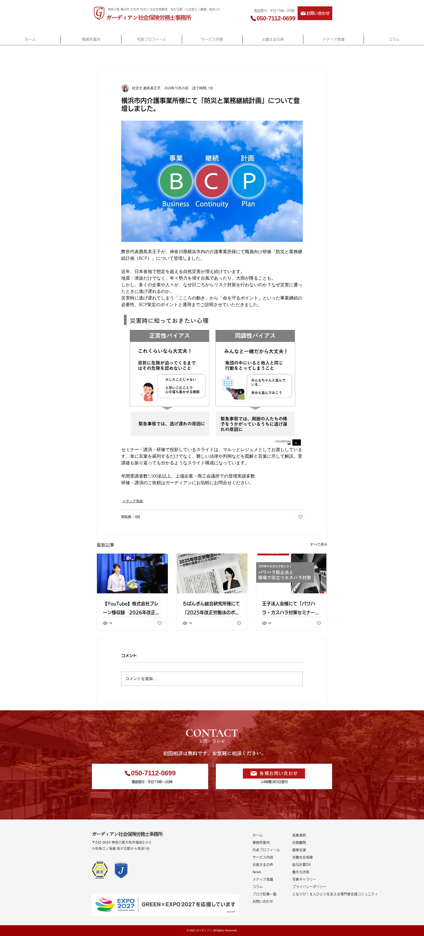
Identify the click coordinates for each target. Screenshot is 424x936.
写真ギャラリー (304, 879)
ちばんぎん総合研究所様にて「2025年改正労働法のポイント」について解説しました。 (211, 609)
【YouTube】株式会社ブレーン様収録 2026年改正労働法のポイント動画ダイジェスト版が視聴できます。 (131, 609)
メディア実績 (132, 501)
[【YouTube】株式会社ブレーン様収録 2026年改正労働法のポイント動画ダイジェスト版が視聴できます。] (132, 573)
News (256, 872)
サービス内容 (262, 857)
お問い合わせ (262, 901)
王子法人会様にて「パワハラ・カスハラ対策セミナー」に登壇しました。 (290, 609)
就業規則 (299, 835)
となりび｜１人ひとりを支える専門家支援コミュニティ (312, 894)
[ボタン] (129, 845)
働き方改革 (300, 872)
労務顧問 (299, 842)
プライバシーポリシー (309, 886)
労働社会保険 (302, 857)
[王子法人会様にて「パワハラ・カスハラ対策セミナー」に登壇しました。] (291, 573)
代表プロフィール (266, 850)
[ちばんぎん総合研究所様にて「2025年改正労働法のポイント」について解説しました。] (212, 573)
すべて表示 (318, 544)
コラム (257, 886)
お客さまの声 (262, 864)
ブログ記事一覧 (264, 894)
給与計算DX (301, 864)
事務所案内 (261, 842)
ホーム (257, 835)
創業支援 (299, 850)
